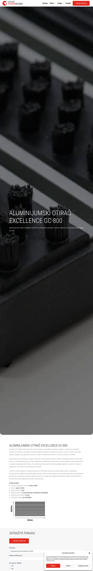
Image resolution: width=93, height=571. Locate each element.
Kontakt (68, 3)
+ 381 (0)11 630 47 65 (81, 3)
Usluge (60, 3)
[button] (89, 553)
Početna (45, 3)
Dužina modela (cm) (15, 555)
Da (12, 566)
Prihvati (53, 566)
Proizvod (12, 548)
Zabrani (68, 566)
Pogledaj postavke (83, 566)
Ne (12, 568)
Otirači (52, 3)
